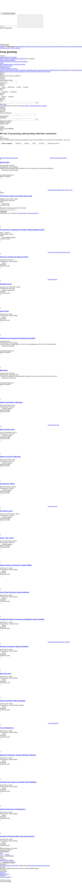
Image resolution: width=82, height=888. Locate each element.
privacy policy (23, 213)
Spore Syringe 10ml (7, 429)
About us (2, 860)
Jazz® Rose (4, 311)
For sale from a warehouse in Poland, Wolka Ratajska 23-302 (22, 230)
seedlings (18, 143)
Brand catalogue (45, 865)
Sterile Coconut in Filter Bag (10, 456)
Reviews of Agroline (31, 865)
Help (6, 860)
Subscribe (3, 211)
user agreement (33, 213)
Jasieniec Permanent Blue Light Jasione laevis (17, 836)
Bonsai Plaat (4, 162)
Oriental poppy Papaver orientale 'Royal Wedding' (18, 782)
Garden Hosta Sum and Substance (12, 809)
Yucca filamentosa (7, 728)
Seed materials (56, 46)
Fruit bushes (72, 46)
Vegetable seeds (5, 48)
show (2, 127)
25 (5, 854)
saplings (26, 143)
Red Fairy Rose (5, 673)
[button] (41, 36)
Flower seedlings (20, 46)
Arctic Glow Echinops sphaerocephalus (14, 592)
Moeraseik (4, 370)
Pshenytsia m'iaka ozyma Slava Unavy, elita (16, 196)
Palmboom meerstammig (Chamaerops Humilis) (17, 338)
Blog (39, 865)
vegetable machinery (53, 143)
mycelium (41, 143)
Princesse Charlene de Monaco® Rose (14, 257)
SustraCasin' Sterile (7, 484)
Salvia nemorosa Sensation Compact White (16, 565)
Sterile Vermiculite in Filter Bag (11, 402)
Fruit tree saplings (15, 48)
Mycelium (79, 46)
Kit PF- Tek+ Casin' (7, 538)
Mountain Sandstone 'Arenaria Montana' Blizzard (18, 755)
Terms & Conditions (5, 865)
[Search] (30, 21)
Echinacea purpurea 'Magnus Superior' (14, 646)
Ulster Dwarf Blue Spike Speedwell (12, 701)
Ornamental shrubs (30, 46)
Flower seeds (65, 46)
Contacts (10, 860)
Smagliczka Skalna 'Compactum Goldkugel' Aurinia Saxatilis (22, 619)
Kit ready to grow (6, 511)
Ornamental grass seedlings (44, 46)
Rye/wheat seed (6, 284)
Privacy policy (15, 865)
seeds (34, 143)
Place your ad (4, 851)
